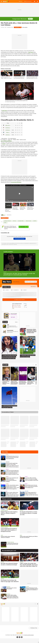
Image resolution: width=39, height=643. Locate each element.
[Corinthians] (3, 130)
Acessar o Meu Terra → (16, 281)
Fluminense (7, 127)
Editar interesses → (34, 286)
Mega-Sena (26, 491)
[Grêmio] (3, 132)
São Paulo (30, 52)
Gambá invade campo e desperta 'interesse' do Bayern (8, 537)
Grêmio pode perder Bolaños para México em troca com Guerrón (29, 537)
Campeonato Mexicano (4, 510)
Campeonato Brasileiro (16, 182)
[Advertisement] (27, 544)
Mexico (21, 535)
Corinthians (7, 130)
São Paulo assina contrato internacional (12, 588)
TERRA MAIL (20, 1)
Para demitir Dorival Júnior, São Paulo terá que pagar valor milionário (10, 581)
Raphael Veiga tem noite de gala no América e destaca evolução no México (9, 513)
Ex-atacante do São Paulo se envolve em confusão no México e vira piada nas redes (28, 513)
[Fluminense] (3, 127)
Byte (6, 491)
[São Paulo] (3, 134)
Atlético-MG (7, 125)
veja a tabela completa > (6, 141)
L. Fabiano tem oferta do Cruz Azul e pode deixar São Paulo (12, 544)
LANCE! (2, 535)
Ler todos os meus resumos (19, 299)
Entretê (26, 476)
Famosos (7, 469)
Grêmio (7, 132)
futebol (3, 143)
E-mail (34, 1)
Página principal (6, 1)
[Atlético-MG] (3, 125)
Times (30, 18)
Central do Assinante (27, 1)
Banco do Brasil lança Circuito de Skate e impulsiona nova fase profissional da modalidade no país (32, 589)
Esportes (27, 586)
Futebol (5, 222)
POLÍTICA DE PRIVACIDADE (29, 635)
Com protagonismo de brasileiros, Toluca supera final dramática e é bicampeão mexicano (9, 530)
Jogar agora (13, 317)
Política (7, 476)
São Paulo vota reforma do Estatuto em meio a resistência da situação (9, 564)
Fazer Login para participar (19, 238)
